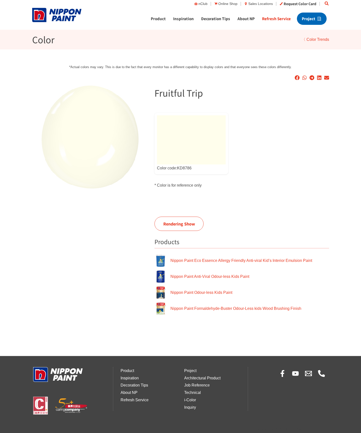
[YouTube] (295, 373)
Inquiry (190, 407)
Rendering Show (179, 224)
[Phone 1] (321, 373)
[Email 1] (308, 373)
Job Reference (197, 385)
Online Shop (227, 4)
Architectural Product (202, 378)
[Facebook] (282, 373)
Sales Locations (260, 4)
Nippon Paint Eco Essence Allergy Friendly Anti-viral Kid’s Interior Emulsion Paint (241, 260)
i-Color (190, 400)
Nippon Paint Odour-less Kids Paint (201, 292)
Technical (192, 392)
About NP (246, 18)
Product (158, 18)
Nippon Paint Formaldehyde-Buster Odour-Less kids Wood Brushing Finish (235, 308)
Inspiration (183, 18)
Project (308, 18)
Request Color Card (300, 3)
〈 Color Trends (315, 39)
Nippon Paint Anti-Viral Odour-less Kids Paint (209, 276)
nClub (203, 4)
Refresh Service (276, 18)
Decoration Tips (215, 18)
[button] (327, 3)
